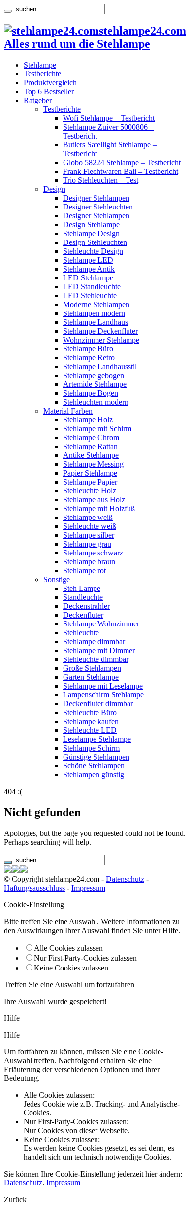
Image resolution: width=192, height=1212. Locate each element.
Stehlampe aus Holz (94, 499)
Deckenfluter (83, 615)
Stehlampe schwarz (93, 553)
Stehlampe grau (87, 544)
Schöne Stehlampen (94, 766)
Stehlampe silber (88, 535)
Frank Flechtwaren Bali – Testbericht (120, 171)
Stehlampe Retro (89, 357)
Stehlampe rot (84, 570)
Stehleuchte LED (90, 730)
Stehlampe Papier (90, 482)
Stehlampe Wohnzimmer (101, 624)
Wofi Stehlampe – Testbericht (109, 118)
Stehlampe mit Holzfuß (99, 508)
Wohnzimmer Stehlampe (101, 340)
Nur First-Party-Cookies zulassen (85, 958)
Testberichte (42, 73)
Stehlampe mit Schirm (97, 428)
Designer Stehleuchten (98, 207)
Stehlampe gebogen (93, 375)
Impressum (88, 888)
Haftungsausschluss (34, 888)
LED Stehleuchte (90, 295)
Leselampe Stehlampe (97, 739)
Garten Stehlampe (91, 677)
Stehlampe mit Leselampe (103, 686)
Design (54, 189)
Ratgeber (38, 100)
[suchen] (8, 11)
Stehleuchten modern (95, 402)
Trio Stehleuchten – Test (100, 180)
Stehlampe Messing (93, 464)
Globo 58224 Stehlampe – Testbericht (122, 162)
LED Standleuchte (92, 286)
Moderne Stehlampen (96, 304)
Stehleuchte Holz (89, 490)
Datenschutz (125, 879)
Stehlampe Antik (89, 269)
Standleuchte (83, 597)
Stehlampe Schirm (91, 748)
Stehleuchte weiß (89, 526)
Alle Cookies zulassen (68, 948)
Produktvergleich (50, 82)
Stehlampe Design (91, 233)
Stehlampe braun (89, 561)
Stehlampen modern (94, 313)
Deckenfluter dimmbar (98, 703)
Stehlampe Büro (88, 349)
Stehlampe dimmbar (94, 641)
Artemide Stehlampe (95, 384)
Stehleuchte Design (93, 251)
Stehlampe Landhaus (95, 322)
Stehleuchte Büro (90, 712)
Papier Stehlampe (90, 473)
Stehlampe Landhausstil (100, 366)
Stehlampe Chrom (91, 437)
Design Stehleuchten (95, 242)
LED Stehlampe (88, 278)
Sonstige (56, 579)
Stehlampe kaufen (91, 721)
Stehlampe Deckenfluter (100, 331)
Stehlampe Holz (88, 420)
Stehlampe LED (88, 260)
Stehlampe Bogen (90, 393)
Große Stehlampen (92, 668)
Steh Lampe (81, 588)
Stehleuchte (81, 632)
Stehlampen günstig (93, 774)
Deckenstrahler (86, 606)
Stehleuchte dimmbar (95, 659)
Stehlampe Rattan (90, 446)
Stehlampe (40, 65)
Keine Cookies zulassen (71, 968)
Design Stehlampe (91, 224)
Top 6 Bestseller (49, 91)
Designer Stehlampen (96, 198)
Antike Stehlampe (91, 455)
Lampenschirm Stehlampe (103, 695)
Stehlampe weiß (88, 517)
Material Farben (68, 411)
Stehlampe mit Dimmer (99, 650)
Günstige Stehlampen (96, 757)
